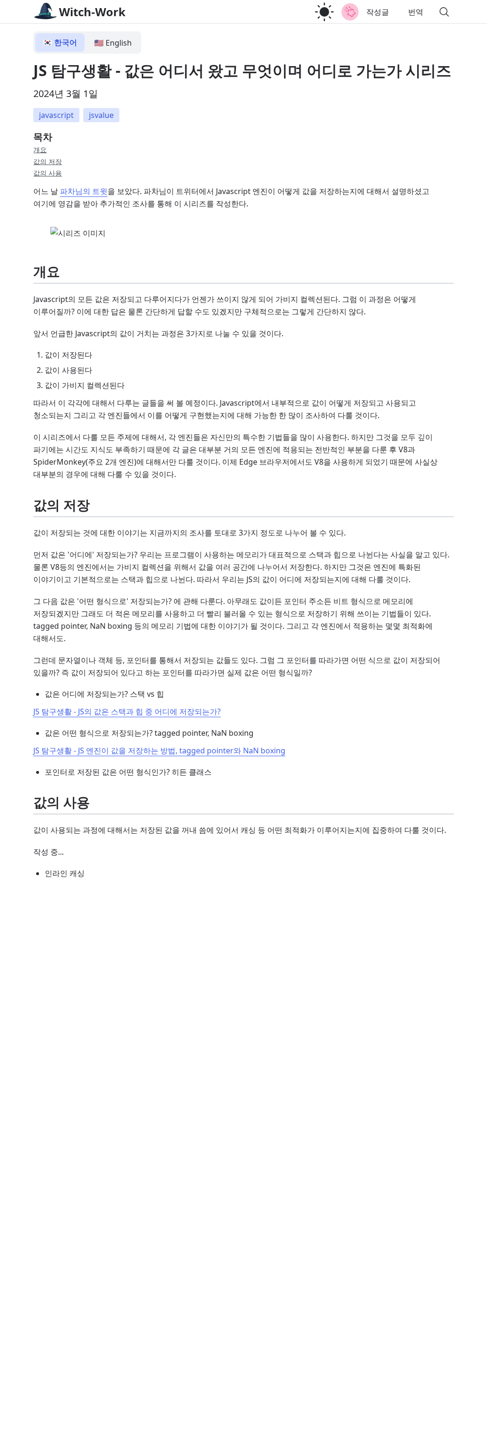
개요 (40, 149)
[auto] (324, 11)
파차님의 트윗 (83, 191)
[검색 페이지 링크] (444, 11)
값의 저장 (47, 161)
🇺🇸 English (113, 43)
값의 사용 (47, 172)
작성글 (377, 12)
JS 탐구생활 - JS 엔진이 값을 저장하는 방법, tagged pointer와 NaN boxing (159, 750)
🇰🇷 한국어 (60, 42)
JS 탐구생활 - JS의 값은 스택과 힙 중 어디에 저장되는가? (127, 711)
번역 (415, 12)
